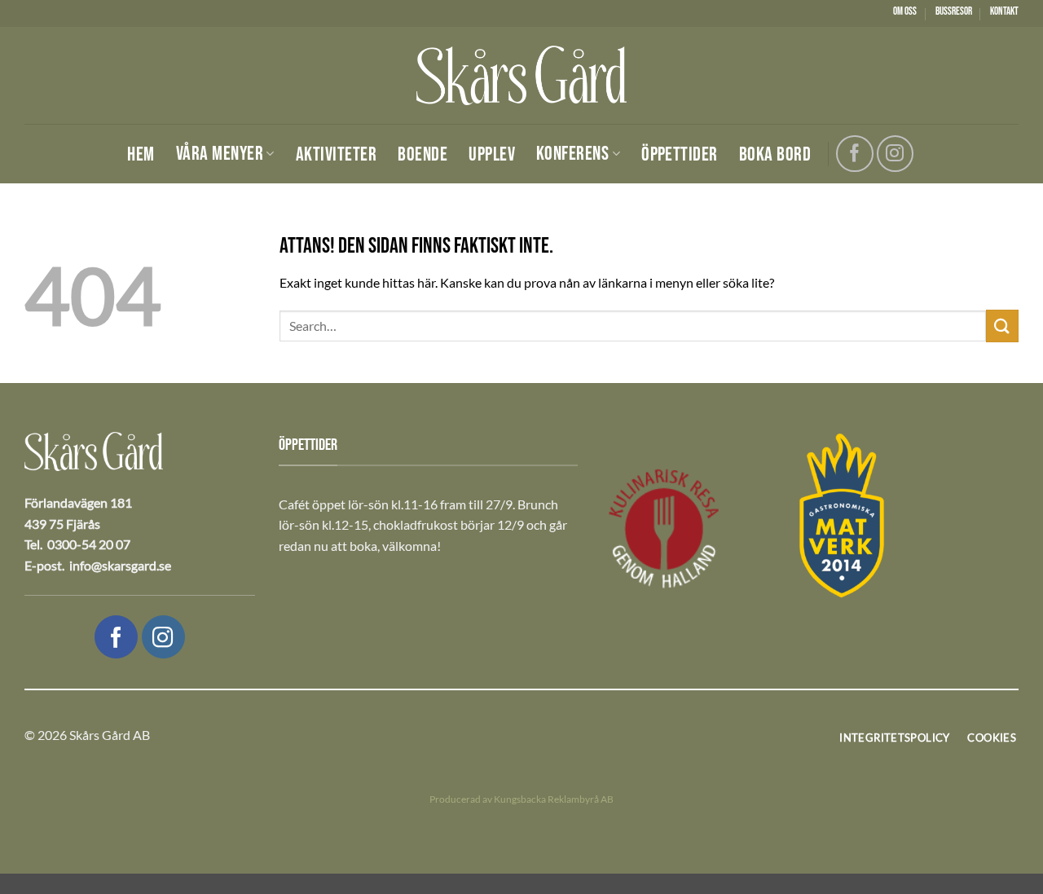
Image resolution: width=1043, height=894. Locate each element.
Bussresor (953, 11)
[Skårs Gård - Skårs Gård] (521, 75)
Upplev (492, 154)
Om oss (905, 11)
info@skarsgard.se (120, 565)
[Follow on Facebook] (854, 153)
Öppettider (679, 154)
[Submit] (1002, 325)
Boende (422, 154)
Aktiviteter (336, 154)
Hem (140, 154)
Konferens (572, 153)
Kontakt (1004, 11)
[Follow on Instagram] (895, 153)
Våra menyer (219, 153)
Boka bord (775, 154)
